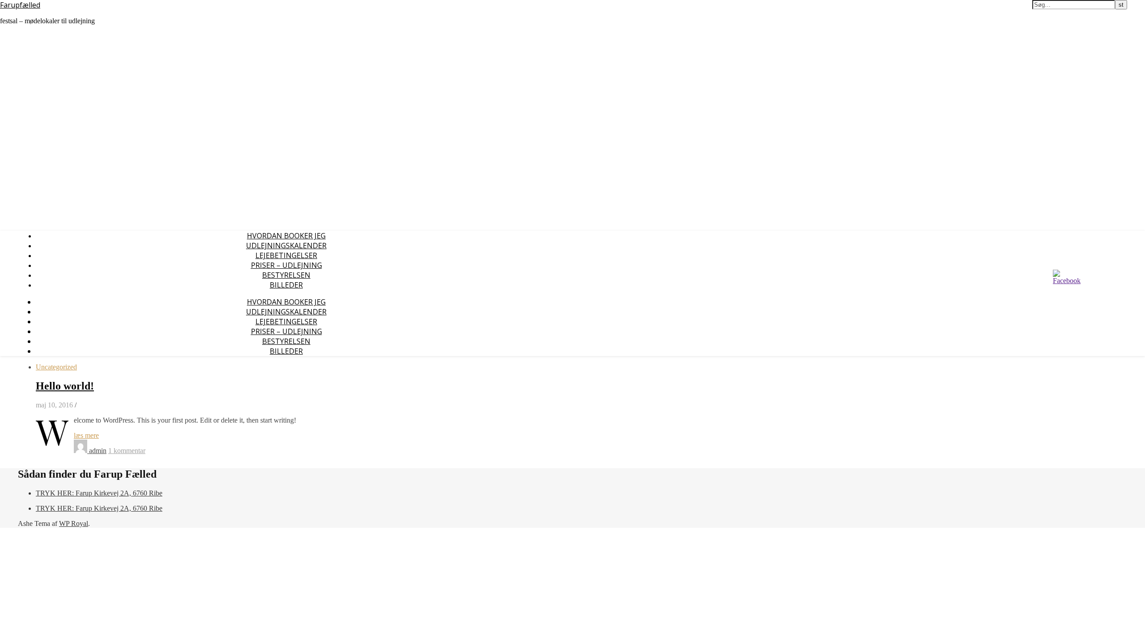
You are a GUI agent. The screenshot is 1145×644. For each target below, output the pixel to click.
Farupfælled (20, 5)
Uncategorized (56, 367)
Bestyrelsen (286, 275)
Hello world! (65, 386)
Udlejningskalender (286, 245)
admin (97, 450)
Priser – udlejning (286, 265)
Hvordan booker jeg (286, 236)
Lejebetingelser (286, 255)
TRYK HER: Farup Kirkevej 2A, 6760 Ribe (99, 493)
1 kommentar (126, 450)
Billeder (286, 285)
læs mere (86, 435)
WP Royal (73, 523)
